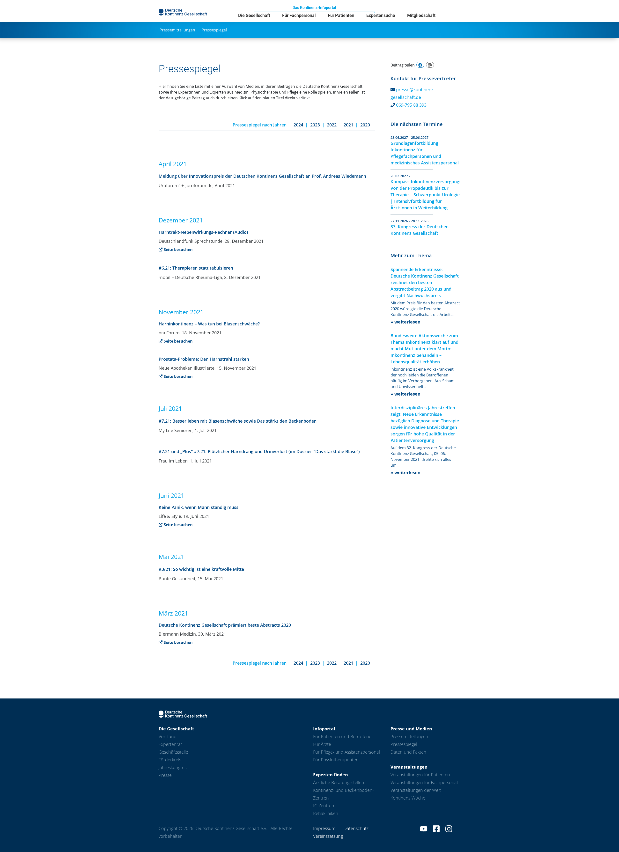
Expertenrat (170, 744)
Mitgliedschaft (421, 15)
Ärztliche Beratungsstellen (338, 782)
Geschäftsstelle (173, 752)
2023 (315, 125)
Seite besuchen (178, 249)
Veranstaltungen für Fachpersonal (424, 782)
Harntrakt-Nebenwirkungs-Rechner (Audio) (203, 232)
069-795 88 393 (411, 105)
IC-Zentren (323, 805)
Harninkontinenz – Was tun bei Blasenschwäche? (209, 324)
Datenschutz (356, 828)
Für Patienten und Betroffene (342, 736)
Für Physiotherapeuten (336, 760)
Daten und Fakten (408, 752)
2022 (332, 125)
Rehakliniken (325, 813)
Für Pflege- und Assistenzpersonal (346, 752)
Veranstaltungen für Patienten (420, 775)
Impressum (324, 828)
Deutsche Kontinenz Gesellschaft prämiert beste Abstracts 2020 (225, 625)
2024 (298, 125)
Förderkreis (170, 760)
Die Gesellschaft (254, 15)
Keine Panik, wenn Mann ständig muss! (199, 507)
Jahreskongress (173, 767)
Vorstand (168, 736)
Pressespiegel (214, 30)
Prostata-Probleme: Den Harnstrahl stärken (204, 359)
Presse (165, 775)
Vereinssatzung (328, 836)
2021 (348, 125)
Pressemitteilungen (177, 30)
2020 (365, 125)
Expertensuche (380, 15)
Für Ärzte (322, 744)
